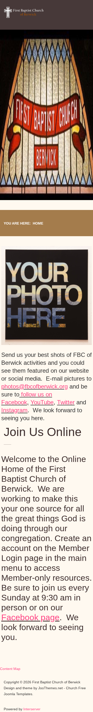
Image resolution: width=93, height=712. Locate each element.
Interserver (31, 709)
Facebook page (30, 617)
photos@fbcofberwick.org (34, 386)
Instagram (14, 410)
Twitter (66, 402)
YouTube (42, 402)
